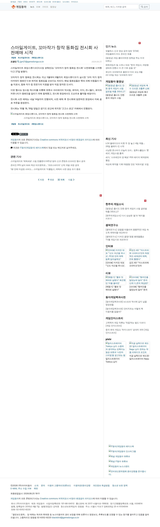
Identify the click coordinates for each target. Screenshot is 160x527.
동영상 (53, 7)
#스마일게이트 (24, 58)
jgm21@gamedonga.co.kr (32, 61)
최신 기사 (111, 138)
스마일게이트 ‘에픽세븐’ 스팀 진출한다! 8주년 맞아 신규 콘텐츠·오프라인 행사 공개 (48, 161)
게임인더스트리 (114, 318)
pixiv (108, 339)
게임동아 (15, 139)
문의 (43, 485)
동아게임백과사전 (116, 297)
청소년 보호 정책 (120, 485)
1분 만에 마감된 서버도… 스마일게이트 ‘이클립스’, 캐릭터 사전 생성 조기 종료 (45, 169)
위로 (51, 179)
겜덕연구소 (112, 225)
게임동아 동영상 (115, 81)
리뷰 (38, 7)
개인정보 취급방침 (101, 485)
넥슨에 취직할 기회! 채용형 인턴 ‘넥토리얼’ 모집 (127, 164)
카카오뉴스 (74, 2)
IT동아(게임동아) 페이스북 (32, 147)
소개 (36, 485)
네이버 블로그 (56, 2)
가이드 (45, 7)
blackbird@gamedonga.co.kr (65, 517)
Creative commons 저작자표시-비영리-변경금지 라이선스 (66, 139)
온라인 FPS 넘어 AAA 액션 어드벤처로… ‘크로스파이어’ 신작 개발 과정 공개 (45, 165)
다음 (70, 179)
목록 (62, 179)
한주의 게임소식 (115, 204)
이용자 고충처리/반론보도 (59, 485)
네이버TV (32, 2)
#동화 (13, 58)
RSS (36, 488)
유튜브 (25, 2)
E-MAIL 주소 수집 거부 (21, 488)
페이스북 (39, 2)
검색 (145, 7)
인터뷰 (109, 246)
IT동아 (20, 2)
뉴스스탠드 (66, 2)
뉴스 (32, 7)
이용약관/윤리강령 (82, 485)
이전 (41, 179)
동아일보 (13, 2)
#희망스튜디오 (37, 58)
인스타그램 (47, 2)
